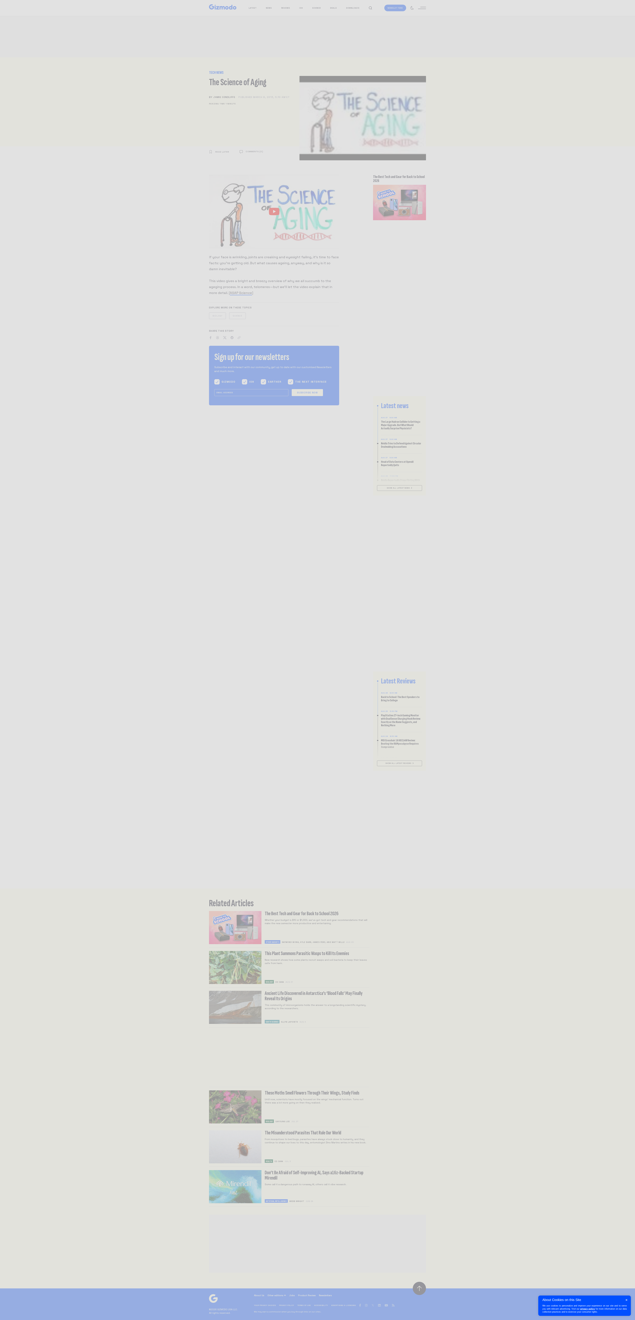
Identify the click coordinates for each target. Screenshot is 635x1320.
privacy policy (587, 1309)
